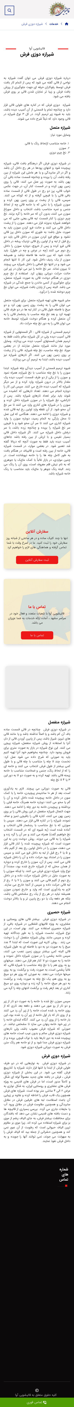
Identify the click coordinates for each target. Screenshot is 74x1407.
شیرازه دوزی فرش (14, 1356)
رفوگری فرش (8, 1253)
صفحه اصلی (14, 1208)
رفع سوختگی (14, 1282)
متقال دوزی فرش (9, 1356)
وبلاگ (9, 1231)
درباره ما (13, 1231)
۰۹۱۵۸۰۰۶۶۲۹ (66, 1208)
